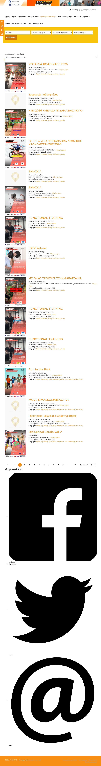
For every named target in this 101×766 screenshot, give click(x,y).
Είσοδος (75, 10)
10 (63, 465)
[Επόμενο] (68, 465)
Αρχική (7, 17)
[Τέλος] (75, 465)
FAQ (30, 23)
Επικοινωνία (38, 23)
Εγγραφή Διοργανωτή (88, 10)
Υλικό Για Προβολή (81, 17)
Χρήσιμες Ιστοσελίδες (70, 760)
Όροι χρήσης (83, 760)
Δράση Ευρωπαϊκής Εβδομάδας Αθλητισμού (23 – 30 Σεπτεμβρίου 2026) (59, 379)
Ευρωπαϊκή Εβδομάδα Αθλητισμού (24, 17)
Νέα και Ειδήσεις (64, 17)
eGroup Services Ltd (34, 760)
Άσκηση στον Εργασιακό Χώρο (15, 23)
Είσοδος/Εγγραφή (91, 762)
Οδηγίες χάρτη (63, 70)
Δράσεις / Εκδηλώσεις (47, 17)
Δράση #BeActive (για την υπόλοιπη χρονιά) (50, 74)
